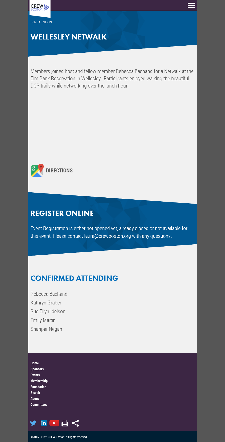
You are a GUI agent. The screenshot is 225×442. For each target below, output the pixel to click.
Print (65, 423)
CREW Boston (40, 9)
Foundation (38, 386)
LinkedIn (44, 423)
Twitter (33, 423)
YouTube (54, 423)
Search (35, 392)
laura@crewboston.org (107, 235)
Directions (59, 170)
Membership (39, 380)
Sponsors (37, 369)
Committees (39, 404)
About (35, 398)
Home (35, 363)
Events (35, 374)
